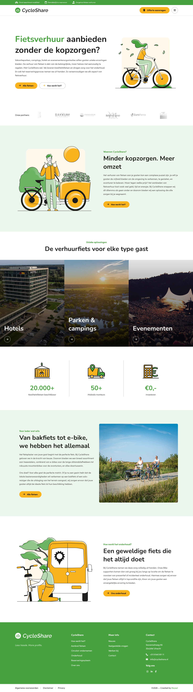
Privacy (61, 687)
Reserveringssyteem (80, 660)
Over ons (75, 665)
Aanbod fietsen (78, 645)
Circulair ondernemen (81, 650)
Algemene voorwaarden (26, 687)
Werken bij (113, 650)
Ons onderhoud (118, 593)
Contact (112, 655)
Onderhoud (76, 655)
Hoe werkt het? (54, 85)
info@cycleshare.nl (159, 659)
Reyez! (175, 687)
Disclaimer (48, 687)
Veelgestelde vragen (118, 645)
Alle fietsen (28, 85)
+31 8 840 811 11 (157, 654)
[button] (175, 10)
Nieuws (111, 641)
